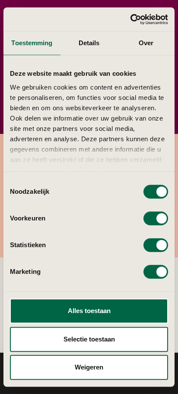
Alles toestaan (89, 310)
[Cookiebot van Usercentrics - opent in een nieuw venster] (130, 19)
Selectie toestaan (89, 339)
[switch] (155, 218)
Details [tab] (89, 43)
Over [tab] (146, 43)
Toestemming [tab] (31, 43)
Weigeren (89, 367)
